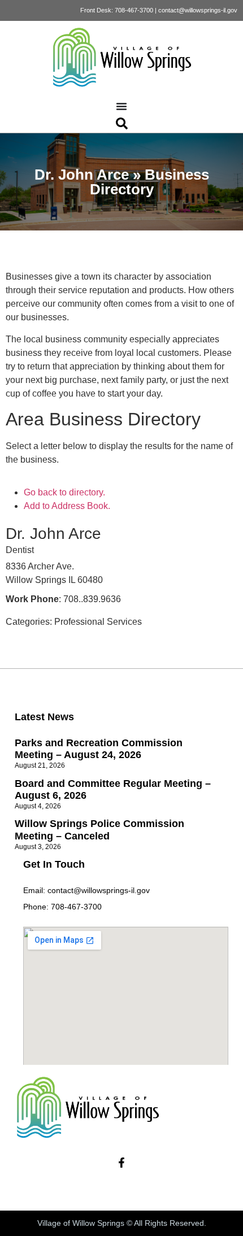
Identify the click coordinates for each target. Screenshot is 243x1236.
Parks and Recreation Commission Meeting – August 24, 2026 (99, 749)
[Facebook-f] (121, 1162)
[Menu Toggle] (121, 106)
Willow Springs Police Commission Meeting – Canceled (99, 830)
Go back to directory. (64, 492)
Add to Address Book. (67, 506)
